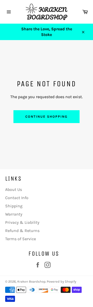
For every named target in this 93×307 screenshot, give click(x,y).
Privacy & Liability (22, 222)
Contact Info (16, 197)
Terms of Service (20, 238)
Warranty (13, 214)
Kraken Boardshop (31, 281)
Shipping (13, 205)
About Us (13, 189)
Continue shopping (46, 116)
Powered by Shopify (61, 281)
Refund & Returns (22, 230)
